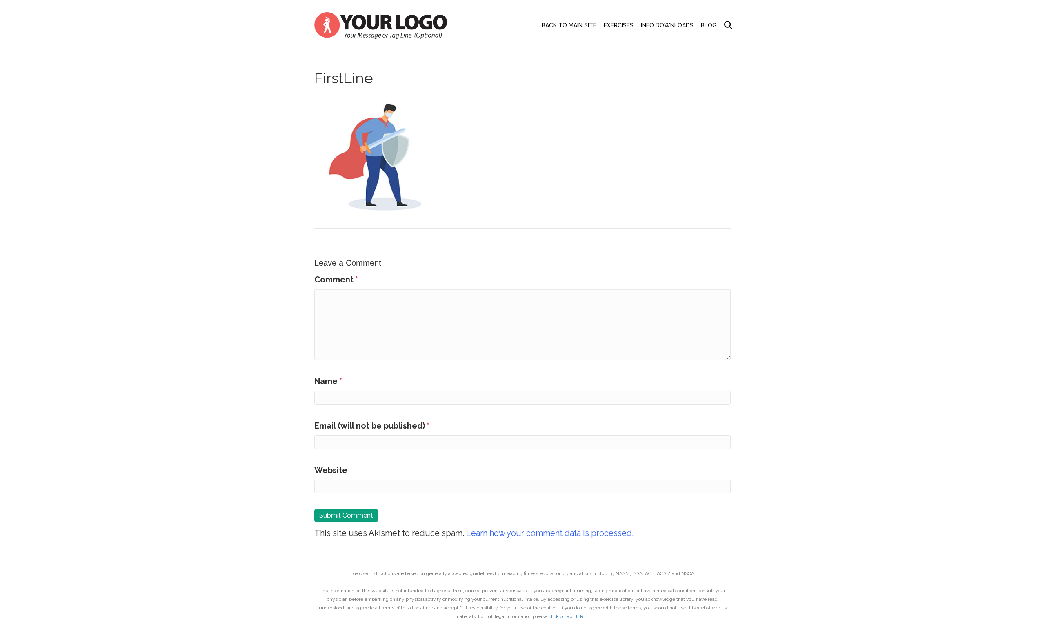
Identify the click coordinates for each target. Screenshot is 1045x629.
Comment (336, 279)
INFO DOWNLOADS (667, 25)
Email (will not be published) (371, 426)
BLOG (709, 25)
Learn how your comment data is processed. (550, 533)
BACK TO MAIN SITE (569, 25)
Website (330, 470)
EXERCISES (619, 25)
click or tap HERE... (569, 616)
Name (328, 381)
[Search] (725, 25)
